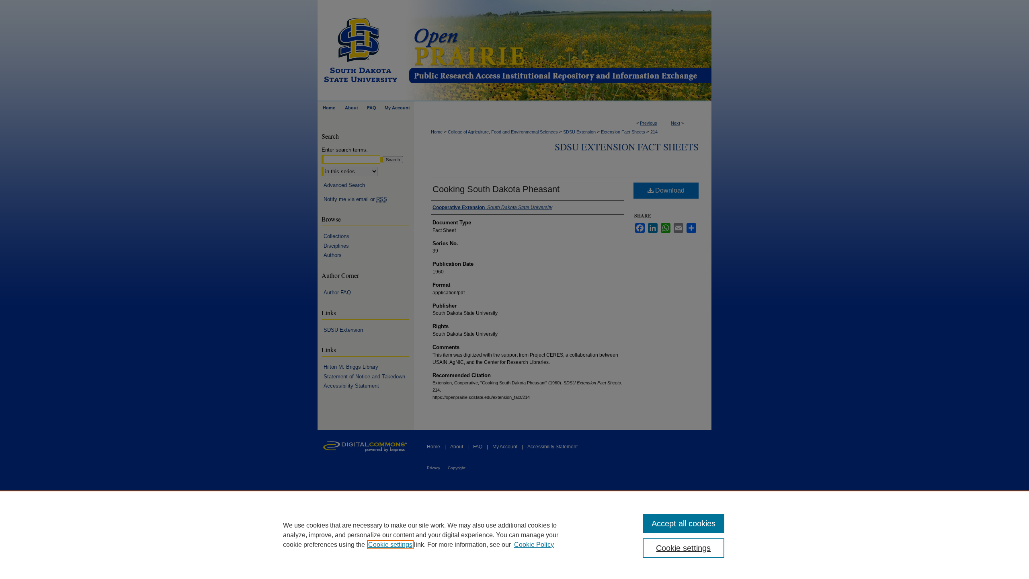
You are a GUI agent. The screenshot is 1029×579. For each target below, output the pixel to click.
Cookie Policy (534, 544)
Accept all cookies (683, 523)
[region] (514, 535)
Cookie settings (390, 544)
